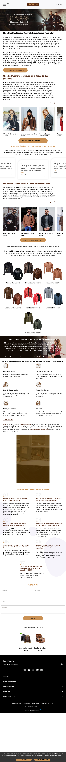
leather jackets (57, 64)
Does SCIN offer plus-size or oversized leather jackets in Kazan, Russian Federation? (48, 547)
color (12, 534)
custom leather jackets (38, 430)
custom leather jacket (46, 345)
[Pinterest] (41, 670)
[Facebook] (25, 670)
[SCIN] (33, 4)
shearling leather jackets (53, 531)
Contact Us (33, 585)
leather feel (46, 45)
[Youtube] (37, 670)
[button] (61, 664)
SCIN (44, 37)
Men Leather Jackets (8, 686)
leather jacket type (21, 347)
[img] (13, 273)
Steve (34, 170)
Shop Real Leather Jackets (15, 70)
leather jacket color (36, 347)
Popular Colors (7, 691)
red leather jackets (43, 58)
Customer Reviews (19, 146)
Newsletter (9, 661)
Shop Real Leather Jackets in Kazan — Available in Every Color (33, 246)
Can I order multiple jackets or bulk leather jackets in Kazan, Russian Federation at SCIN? (31, 568)
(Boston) (34, 172)
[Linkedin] (29, 670)
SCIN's (18, 188)
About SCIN (8, 419)
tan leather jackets (22, 554)
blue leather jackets (56, 58)
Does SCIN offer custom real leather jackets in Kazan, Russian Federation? (14, 524)
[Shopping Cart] (61, 4)
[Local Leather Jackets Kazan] (25, 638)
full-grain (44, 507)
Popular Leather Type (8, 696)
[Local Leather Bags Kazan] (40, 638)
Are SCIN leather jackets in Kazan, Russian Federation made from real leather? (49, 499)
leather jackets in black (19, 550)
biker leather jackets (49, 529)
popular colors (19, 251)
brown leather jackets (22, 58)
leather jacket (53, 376)
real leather (38, 151)
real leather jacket (25, 424)
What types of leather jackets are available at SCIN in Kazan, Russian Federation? (49, 524)
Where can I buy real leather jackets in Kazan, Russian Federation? (15, 499)
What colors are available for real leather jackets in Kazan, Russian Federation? (16, 546)
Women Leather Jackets (9, 681)
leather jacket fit (12, 348)
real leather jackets (36, 56)
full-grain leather (14, 55)
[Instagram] (33, 670)
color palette (48, 56)
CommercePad (35, 710)
